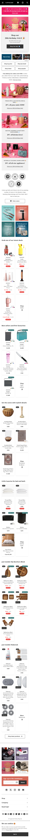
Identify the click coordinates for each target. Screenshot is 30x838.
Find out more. (17, 80)
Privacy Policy (9, 830)
